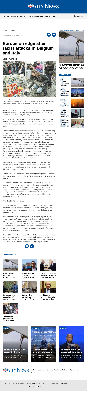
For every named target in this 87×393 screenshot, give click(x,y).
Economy (14, 16)
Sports (47, 16)
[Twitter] (54, 35)
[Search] (75, 16)
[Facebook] (49, 35)
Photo (54, 16)
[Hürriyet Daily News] (43, 6)
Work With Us (43, 384)
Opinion (23, 16)
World (30, 16)
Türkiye (6, 16)
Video (79, 370)
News (5, 30)
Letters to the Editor (35, 386)
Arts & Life (38, 16)
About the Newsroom (58, 384)
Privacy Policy (32, 384)
